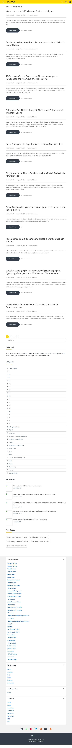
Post (10, 460)
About (9, 702)
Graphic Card (12, 582)
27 (10, 414)
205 (17, 336)
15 (9, 390)
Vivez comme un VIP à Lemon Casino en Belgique (30, 11)
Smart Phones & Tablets (14, 596)
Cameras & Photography (14, 591)
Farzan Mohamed (32, 15)
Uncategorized (10, 15)
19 (9, 399)
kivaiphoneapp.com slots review (40, 541)
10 (9, 374)
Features (9, 680)
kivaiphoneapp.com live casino (39, 537)
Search (62, 2)
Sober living (12, 467)
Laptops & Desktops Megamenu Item (18, 615)
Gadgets (9, 624)
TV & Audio (10, 613)
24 (10, 411)
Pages (9, 677)
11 (9, 377)
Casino (11, 442)
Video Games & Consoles (14, 607)
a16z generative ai (14, 427)
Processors (11, 599)
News (10, 454)
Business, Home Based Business (18, 436)
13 (9, 384)
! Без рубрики (13, 368)
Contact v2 (10, 713)
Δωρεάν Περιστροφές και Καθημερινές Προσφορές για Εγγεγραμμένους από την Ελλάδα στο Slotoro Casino (33, 272)
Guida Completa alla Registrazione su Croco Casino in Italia (34, 144)
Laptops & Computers (13, 580)
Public (10, 464)
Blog (8, 674)
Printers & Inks (11, 635)
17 (9, 393)
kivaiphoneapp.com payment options (17, 541)
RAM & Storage (12, 654)
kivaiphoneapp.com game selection (17, 537)
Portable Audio (11, 646)
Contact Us (10, 683)
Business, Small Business (16, 439)
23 (9, 408)
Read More (12, 30)
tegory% (11, 470)
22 (9, 405)
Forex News (12, 448)
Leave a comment (27, 30)
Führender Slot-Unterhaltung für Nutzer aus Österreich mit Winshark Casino (34, 511)
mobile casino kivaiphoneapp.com (16, 545)
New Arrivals (10, 574)
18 (9, 396)
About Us (10, 672)
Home (7, 6)
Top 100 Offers (11, 569)
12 (9, 380)
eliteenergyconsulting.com (16, 445)
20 (10, 402)
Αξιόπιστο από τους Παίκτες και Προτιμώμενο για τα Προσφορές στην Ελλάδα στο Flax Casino (32, 77)
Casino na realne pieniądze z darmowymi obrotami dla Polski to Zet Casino (34, 494)
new (10, 451)
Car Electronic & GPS (13, 629)
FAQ (8, 719)
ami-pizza (12, 433)
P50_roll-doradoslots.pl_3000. (17, 457)
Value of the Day (12, 563)
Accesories (10, 651)
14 (9, 387)
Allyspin (11, 430)
